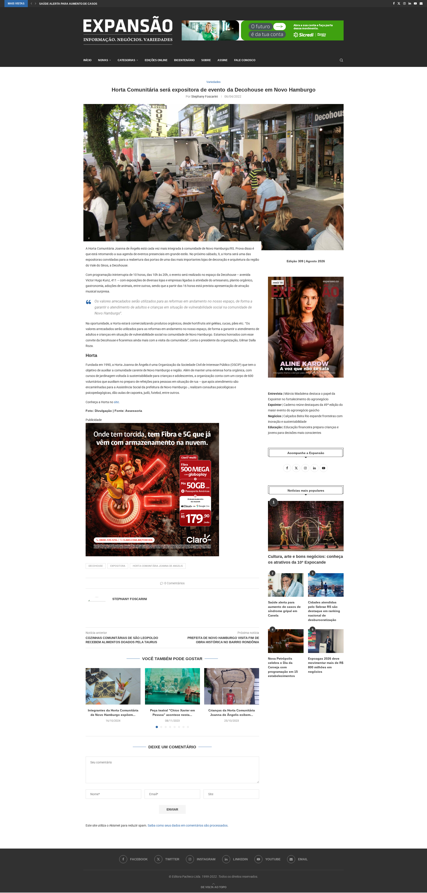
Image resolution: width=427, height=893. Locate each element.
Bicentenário (184, 60)
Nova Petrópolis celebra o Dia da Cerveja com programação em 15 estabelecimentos (283, 667)
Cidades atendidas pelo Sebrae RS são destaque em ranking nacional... (94, 3)
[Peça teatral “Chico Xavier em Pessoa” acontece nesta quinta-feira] (172, 686)
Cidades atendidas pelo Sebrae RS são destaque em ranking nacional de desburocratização (324, 611)
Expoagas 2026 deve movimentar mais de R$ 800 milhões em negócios (325, 665)
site (116, 402)
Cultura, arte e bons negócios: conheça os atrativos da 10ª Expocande (305, 559)
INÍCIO (87, 60)
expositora (117, 566)
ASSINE (223, 60)
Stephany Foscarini (204, 96)
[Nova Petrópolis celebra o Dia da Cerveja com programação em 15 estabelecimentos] (286, 641)
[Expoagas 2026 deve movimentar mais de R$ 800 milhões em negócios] (326, 641)
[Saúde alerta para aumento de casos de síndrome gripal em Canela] (286, 585)
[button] (31, 3)
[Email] (421, 3)
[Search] (341, 60)
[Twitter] (398, 3)
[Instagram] (404, 3)
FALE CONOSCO (244, 60)
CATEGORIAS (126, 60)
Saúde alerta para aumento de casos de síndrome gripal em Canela (284, 609)
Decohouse (96, 566)
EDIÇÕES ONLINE (156, 60)
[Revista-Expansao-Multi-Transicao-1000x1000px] (152, 426)
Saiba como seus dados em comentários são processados (188, 825)
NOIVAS (103, 60)
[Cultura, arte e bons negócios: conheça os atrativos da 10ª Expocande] (306, 526)
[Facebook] (394, 3)
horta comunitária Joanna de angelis (158, 566)
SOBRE (206, 60)
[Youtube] (415, 3)
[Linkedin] (410, 3)
